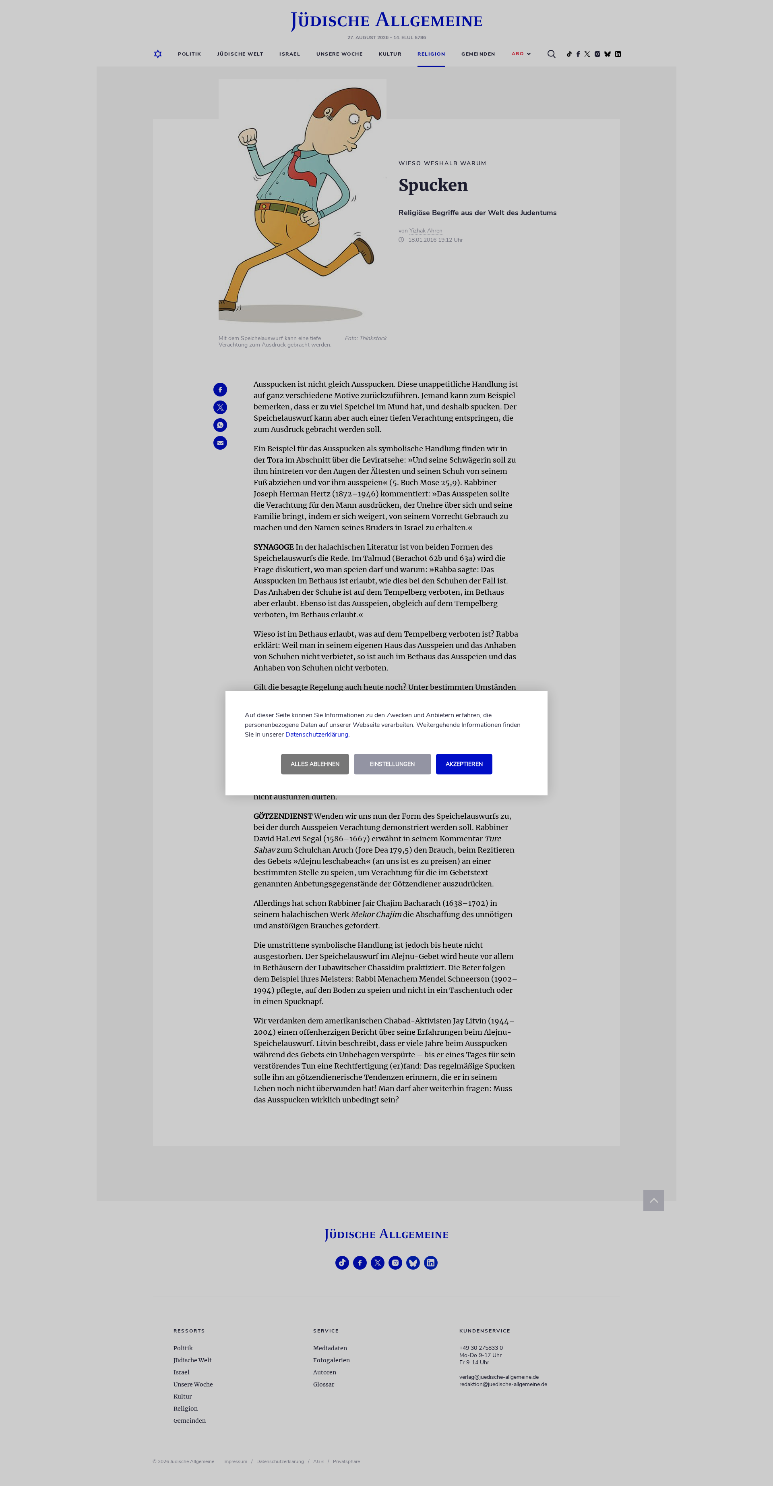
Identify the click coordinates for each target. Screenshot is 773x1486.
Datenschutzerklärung (316, 734)
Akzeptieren (464, 764)
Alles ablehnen (315, 764)
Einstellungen (392, 764)
